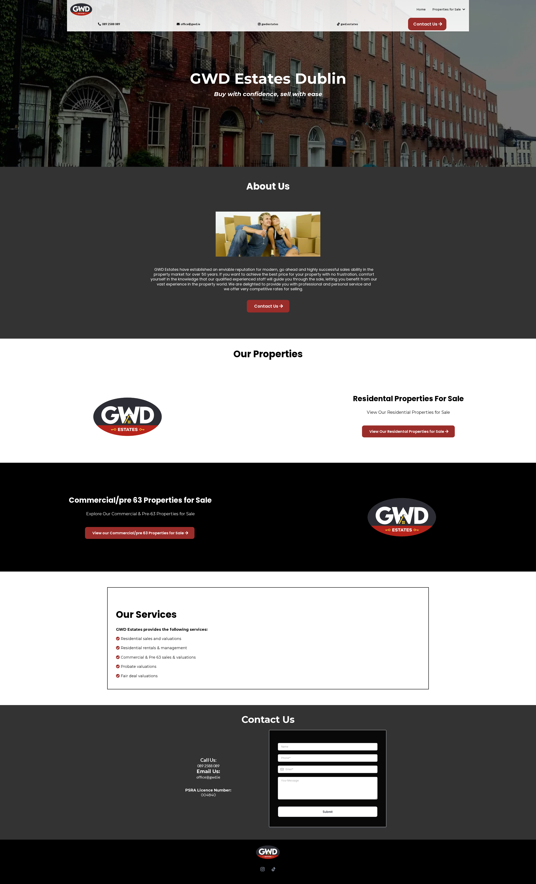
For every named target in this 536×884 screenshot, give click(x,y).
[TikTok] (273, 869)
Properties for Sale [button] (447, 9)
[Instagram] (262, 869)
